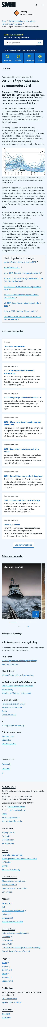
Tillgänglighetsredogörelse (13, 881)
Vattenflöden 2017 (13, 267)
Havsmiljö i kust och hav (12, 855)
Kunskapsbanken (16, 21)
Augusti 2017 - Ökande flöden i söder (21, 311)
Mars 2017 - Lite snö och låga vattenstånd (23, 273)
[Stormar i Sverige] (35, 614)
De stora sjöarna (9, 743)
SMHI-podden (8, 843)
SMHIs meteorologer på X (23, 910)
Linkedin (18, 914)
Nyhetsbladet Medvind (11, 1002)
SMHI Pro (18, 970)
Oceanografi (29, 60)
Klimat (40, 60)
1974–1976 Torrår (12, 524)
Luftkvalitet (7, 862)
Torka (4, 711)
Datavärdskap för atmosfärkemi (16, 951)
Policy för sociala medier (12, 921)
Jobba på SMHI (8, 832)
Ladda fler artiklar (23, 544)
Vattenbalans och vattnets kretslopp (17, 686)
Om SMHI (6, 836)
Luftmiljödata (7, 940)
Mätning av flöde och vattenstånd (16, 693)
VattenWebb (7, 944)
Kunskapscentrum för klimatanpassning (19, 858)
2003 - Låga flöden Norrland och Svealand (23, 476)
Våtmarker (6, 740)
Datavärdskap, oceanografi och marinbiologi (21, 947)
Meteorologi (8, 60)
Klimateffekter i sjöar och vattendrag (18, 675)
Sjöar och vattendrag (11, 869)
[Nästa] (27, 626)
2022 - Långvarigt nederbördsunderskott (22, 397)
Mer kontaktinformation (12, 821)
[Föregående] (19, 626)
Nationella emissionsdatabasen (15, 933)
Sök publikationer (9, 998)
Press (4, 814)
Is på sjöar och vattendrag (13, 725)
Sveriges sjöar (8, 736)
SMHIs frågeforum (22, 817)
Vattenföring (7, 689)
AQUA (16, 962)
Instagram (18, 918)
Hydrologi (30, 21)
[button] (36, 5)
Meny (42, 7)
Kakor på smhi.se (9, 884)
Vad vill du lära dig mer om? (16, 36)
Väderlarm (18, 980)
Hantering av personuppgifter (15, 888)
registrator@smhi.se (16, 810)
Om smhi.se (7, 892)
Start (4, 21)
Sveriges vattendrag (10, 664)
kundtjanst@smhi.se (16, 806)
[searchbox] (20, 42)
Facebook (8, 764)
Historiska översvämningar (13, 704)
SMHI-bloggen (8, 840)
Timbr (16, 973)
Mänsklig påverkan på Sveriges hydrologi (19, 660)
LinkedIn (8, 768)
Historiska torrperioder (12, 24)
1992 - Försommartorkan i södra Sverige (22, 500)
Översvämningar (9, 715)
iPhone (17, 1013)
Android (17, 1017)
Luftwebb (18, 936)
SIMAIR (5, 866)
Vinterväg (18, 977)
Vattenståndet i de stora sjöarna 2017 (21, 262)
